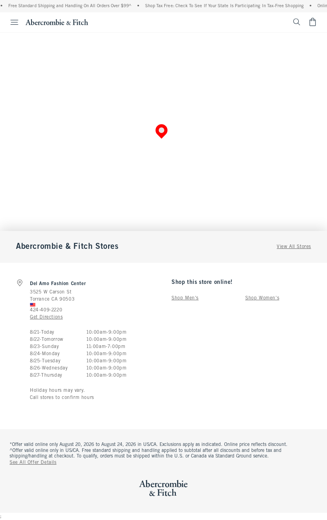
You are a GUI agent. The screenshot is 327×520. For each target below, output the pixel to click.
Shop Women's (262, 298)
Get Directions (46, 317)
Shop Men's (185, 298)
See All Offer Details (33, 462)
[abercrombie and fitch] (57, 21)
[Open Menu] (10, 22)
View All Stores (294, 246)
